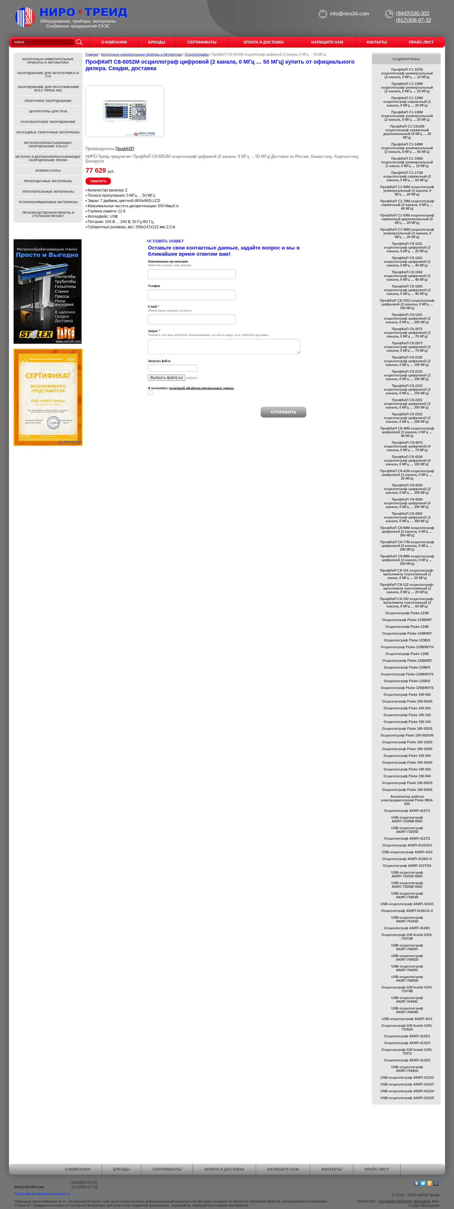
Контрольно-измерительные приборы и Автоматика (141, 54)
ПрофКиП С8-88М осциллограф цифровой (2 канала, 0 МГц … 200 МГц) (407, 559)
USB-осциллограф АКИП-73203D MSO (407, 874)
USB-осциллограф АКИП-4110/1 (407, 904)
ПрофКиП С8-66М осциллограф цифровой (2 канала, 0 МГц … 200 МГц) (407, 531)
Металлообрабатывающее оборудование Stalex (48, 144)
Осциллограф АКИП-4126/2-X (407, 859)
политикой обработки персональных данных (201, 388)
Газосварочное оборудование (48, 122)
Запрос (154, 331)
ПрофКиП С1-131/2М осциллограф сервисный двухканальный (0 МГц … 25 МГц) (407, 131)
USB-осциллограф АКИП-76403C (407, 968)
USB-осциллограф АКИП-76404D (407, 1010)
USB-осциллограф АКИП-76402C (407, 947)
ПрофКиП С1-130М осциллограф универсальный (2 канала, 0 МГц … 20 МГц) (407, 115)
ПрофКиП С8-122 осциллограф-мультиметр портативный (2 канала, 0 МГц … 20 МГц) (407, 588)
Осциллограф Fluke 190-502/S (407, 783)
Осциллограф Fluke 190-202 (407, 708)
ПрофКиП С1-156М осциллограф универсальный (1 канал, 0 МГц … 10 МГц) (407, 162)
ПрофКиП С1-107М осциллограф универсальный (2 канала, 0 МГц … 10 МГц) (407, 73)
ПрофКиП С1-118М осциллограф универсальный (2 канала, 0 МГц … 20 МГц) (407, 87)
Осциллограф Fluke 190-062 (407, 694)
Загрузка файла (159, 361)
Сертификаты (167, 1169)
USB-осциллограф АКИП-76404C (407, 999)
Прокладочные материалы (48, 181)
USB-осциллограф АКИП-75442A (407, 1069)
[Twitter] (423, 1183)
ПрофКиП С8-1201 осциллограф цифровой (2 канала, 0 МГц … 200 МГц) (407, 318)
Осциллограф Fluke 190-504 (407, 776)
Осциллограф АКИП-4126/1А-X (407, 911)
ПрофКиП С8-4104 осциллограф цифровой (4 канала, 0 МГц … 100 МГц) (407, 460)
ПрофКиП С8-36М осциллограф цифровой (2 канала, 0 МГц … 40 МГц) (407, 432)
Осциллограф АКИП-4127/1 (407, 810)
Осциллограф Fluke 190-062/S (407, 701)
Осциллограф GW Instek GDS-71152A (407, 1027)
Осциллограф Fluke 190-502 (407, 769)
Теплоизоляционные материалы (48, 202)
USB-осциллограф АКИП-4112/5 (407, 1098)
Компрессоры (48, 170)
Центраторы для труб (48, 111)
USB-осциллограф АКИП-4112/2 (407, 1077)
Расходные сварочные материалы (48, 132)
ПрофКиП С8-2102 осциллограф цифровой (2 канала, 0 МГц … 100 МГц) (407, 361)
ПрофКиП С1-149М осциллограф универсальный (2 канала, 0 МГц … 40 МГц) (407, 147)
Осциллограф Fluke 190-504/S (407, 789)
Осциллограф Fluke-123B (407, 613)
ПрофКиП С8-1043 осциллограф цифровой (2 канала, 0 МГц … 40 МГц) (407, 290)
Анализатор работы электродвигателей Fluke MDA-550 (407, 800)
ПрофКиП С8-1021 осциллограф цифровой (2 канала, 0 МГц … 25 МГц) (407, 247)
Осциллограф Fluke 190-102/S (407, 742)
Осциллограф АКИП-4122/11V (407, 845)
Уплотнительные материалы (48, 191)
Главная (92, 54)
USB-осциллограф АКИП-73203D (407, 829)
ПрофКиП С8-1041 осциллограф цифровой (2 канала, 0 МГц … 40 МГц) (407, 261)
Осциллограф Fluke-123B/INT (407, 620)
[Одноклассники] (430, 1183)
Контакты (332, 1169)
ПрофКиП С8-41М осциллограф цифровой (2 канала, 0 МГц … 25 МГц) (407, 474)
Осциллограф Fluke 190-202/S (407, 728)
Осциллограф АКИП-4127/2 (407, 838)
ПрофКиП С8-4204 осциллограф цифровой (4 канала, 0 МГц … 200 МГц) (407, 503)
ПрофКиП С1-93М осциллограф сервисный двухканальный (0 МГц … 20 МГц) (407, 219)
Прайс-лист (376, 1169)
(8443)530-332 (412, 13)
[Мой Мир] (436, 1183)
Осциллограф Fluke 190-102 (407, 715)
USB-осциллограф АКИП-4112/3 (407, 1084)
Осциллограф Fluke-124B (407, 626)
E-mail (153, 306)
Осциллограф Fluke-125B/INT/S (407, 688)
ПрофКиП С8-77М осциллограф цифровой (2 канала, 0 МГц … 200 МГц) (407, 545)
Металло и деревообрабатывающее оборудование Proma (48, 158)
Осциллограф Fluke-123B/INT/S (407, 647)
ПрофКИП (125, 148)
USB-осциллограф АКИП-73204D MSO (407, 884)
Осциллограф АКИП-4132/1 (407, 1036)
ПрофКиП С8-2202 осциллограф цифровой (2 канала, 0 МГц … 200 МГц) (407, 417)
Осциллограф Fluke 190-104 (407, 722)
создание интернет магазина (404, 1201)
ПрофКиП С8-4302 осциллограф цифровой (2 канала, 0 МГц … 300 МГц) (407, 517)
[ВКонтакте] (417, 1183)
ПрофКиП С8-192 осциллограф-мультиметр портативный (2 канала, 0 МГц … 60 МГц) (407, 602)
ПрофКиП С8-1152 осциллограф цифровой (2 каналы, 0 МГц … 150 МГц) (407, 304)
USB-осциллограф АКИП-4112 (407, 1019)
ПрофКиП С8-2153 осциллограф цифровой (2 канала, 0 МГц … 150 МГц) (407, 389)
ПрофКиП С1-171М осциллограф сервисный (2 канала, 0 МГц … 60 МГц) (407, 176)
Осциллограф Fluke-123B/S (407, 640)
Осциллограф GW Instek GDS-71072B (407, 936)
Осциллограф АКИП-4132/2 (407, 1060)
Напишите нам (283, 1169)
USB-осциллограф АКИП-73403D (407, 895)
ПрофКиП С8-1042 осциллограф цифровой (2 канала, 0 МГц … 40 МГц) (407, 275)
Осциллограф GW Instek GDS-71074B (407, 989)
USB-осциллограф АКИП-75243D (407, 919)
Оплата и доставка (224, 1169)
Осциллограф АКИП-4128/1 (407, 928)
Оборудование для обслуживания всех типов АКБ (48, 88)
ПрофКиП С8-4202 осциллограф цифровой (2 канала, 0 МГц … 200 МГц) (407, 488)
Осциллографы (197, 54)
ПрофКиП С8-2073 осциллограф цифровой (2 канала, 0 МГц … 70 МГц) (407, 346)
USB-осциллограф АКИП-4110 (407, 852)
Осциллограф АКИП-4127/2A (407, 865)
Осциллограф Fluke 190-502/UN (407, 735)
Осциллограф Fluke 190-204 (407, 756)
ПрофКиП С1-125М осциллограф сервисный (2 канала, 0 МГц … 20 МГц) (407, 101)
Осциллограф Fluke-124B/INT (407, 633)
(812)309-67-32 (413, 20)
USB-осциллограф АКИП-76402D (407, 957)
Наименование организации (168, 261)
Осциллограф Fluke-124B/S (407, 667)
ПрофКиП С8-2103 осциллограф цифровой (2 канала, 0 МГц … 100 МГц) (407, 375)
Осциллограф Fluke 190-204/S (407, 762)
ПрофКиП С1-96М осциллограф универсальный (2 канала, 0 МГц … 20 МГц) (407, 233)
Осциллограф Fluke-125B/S (407, 681)
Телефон (154, 286)
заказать (98, 181)
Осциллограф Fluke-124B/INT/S (407, 674)
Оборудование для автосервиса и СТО (48, 74)
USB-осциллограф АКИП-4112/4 (407, 1091)
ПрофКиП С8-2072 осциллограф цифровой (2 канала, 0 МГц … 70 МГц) (407, 332)
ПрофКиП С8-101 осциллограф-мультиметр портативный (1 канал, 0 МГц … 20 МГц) (407, 574)
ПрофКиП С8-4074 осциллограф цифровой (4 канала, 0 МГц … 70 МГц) (407, 446)
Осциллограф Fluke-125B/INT (407, 660)
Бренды (121, 1169)
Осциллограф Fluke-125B (407, 654)
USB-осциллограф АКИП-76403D (407, 978)
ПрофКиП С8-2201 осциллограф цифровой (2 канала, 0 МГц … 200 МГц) (407, 403)
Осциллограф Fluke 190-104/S (407, 749)
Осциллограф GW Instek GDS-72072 (407, 1051)
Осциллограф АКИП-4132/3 (407, 1043)
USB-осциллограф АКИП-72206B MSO (407, 819)
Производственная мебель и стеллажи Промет (48, 214)
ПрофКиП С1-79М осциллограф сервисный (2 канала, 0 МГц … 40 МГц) (407, 204)
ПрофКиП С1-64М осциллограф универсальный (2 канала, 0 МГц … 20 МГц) (407, 190)
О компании (77, 1169)
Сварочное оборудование (48, 101)
